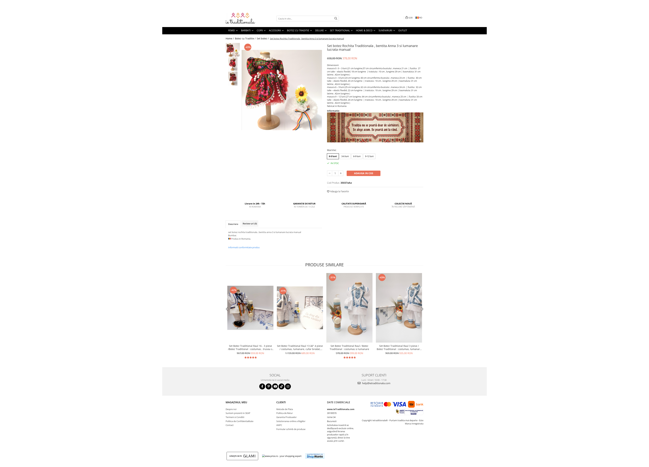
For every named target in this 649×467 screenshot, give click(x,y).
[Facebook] (262, 386)
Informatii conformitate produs (244, 247)
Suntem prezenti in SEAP (238, 413)
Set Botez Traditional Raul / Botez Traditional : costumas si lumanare (349, 347)
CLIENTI (281, 402)
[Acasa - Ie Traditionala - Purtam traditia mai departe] (242, 19)
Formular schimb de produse (290, 429)
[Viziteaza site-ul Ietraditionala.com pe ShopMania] (314, 456)
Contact (230, 425)
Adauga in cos (363, 173)
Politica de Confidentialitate (239, 421)
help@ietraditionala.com (375, 383)
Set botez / (263, 38)
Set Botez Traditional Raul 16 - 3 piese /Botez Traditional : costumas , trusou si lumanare (250, 347)
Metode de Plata (284, 409)
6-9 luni (356, 156)
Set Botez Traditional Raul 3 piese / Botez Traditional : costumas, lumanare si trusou (399, 347)
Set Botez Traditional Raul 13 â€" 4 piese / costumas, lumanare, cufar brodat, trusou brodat (300, 347)
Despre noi (231, 409)
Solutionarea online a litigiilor (290, 421)
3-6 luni (345, 156)
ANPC (279, 425)
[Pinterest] (269, 386)
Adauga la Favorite (339, 191)
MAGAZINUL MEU (236, 402)
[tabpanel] (282, 90)
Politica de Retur (284, 413)
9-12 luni (369, 156)
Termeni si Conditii (235, 417)
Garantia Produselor (286, 417)
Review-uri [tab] (250, 223)
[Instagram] (288, 386)
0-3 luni (333, 156)
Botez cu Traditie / (245, 38)
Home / (230, 38)
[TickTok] (281, 386)
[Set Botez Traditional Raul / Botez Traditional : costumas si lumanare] (349, 308)
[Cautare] (336, 18)
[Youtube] (275, 386)
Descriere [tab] (233, 224)
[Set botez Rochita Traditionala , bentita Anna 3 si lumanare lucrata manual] (282, 90)
